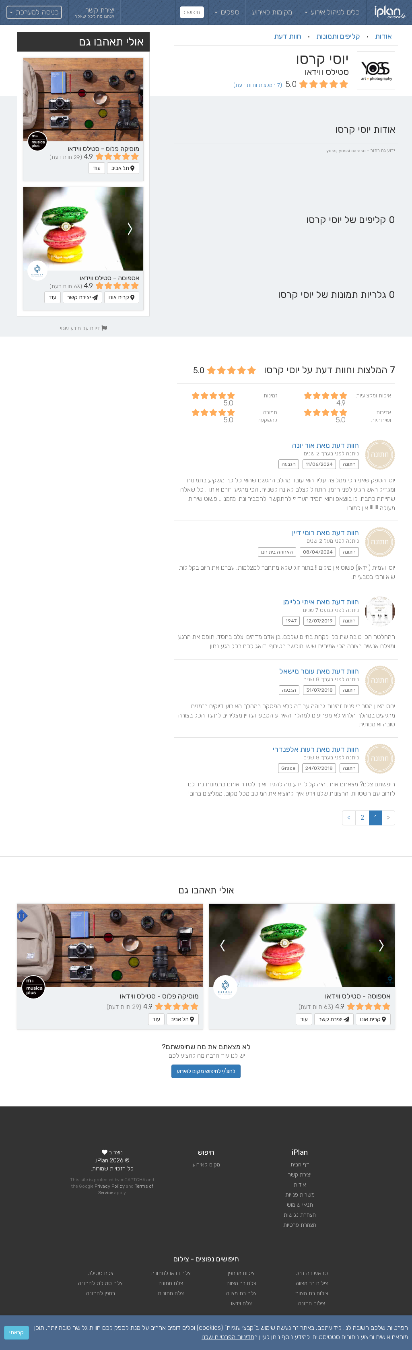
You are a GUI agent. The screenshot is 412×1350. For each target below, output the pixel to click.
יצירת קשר (79, 297)
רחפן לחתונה (100, 1293)
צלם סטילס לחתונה (100, 1283)
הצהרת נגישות (300, 1214)
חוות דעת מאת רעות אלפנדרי (316, 749)
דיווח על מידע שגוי (80, 328)
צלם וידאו (241, 1303)
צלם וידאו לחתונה (171, 1273)
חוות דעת (287, 36)
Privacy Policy (110, 1186)
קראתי (16, 1332)
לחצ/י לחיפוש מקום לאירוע (206, 1071)
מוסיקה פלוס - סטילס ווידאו (103, 149)
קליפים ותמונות (338, 36)
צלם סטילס (100, 1273)
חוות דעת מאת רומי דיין (325, 532)
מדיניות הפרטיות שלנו (228, 1337)
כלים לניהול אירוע (334, 12)
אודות (383, 36)
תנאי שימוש (300, 1204)
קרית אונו (119, 297)
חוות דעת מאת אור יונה (325, 445)
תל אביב (120, 168)
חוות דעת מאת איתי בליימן (321, 601)
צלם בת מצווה (241, 1293)
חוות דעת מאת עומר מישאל (319, 671)
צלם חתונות (171, 1293)
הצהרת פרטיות (299, 1225)
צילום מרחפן (241, 1273)
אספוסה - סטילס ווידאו (109, 278)
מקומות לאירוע (272, 12)
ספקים (228, 12)
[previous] (130, 229)
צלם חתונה (171, 1283)
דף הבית (299, 1164)
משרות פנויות (300, 1194)
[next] (36, 229)
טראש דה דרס (311, 1273)
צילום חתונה (311, 1303)
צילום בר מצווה (312, 1283)
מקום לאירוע (206, 1164)
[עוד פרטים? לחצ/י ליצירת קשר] (83, 229)
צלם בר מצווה (241, 1283)
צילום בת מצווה (311, 1293)
